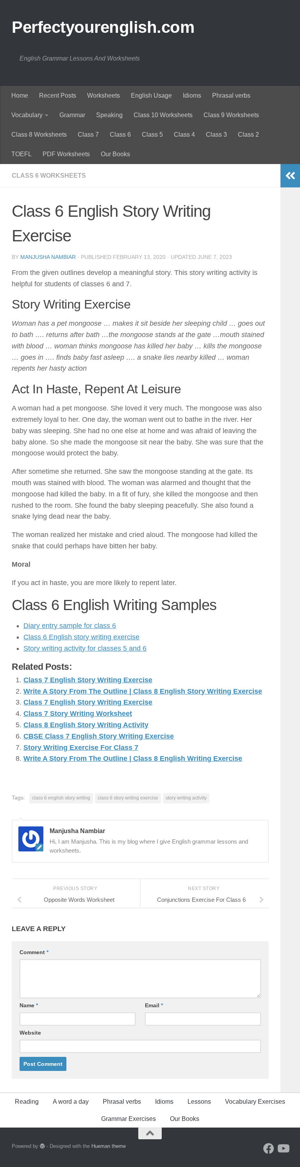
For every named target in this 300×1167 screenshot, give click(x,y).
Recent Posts (57, 95)
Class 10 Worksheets (163, 115)
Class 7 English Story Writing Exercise (87, 680)
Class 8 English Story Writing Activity (85, 725)
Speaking (109, 115)
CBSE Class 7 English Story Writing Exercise (98, 736)
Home (19, 95)
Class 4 (184, 134)
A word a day (71, 1101)
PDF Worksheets (66, 154)
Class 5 (152, 134)
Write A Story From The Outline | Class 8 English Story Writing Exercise (142, 691)
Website (30, 1033)
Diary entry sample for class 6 (69, 626)
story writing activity (186, 798)
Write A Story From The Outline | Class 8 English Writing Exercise (132, 758)
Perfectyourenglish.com (103, 27)
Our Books (115, 154)
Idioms (192, 95)
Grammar (72, 115)
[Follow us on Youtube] (282, 1148)
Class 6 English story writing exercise (81, 637)
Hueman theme (108, 1146)
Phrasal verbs (231, 95)
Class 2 (248, 134)
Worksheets (103, 95)
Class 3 (216, 134)
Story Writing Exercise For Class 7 (80, 747)
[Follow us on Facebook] (268, 1148)
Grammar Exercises (128, 1118)
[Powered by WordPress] (42, 1146)
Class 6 (120, 134)
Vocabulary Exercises (255, 1101)
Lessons (199, 1101)
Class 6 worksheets (49, 175)
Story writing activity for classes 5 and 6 (84, 648)
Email (154, 1005)
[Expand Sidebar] (290, 175)
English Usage (151, 95)
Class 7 (88, 134)
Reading (27, 1101)
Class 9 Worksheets (231, 115)
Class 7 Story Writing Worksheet (77, 713)
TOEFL (21, 154)
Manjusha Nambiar (48, 257)
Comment (34, 952)
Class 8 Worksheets (39, 134)
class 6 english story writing (61, 798)
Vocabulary (27, 115)
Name (29, 1005)
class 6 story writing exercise (128, 798)
